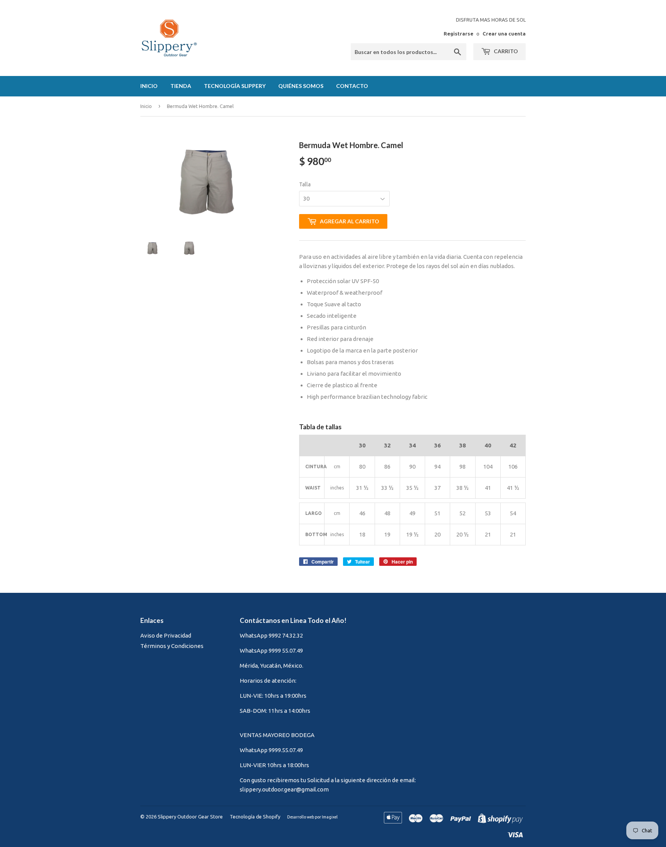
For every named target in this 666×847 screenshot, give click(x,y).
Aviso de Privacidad (165, 635)
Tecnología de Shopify (255, 816)
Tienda (180, 86)
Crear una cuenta (504, 33)
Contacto (352, 86)
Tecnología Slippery (235, 86)
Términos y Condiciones (172, 646)
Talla (305, 184)
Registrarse (458, 33)
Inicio (149, 86)
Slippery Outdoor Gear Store (190, 816)
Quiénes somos (300, 86)
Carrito (505, 51)
